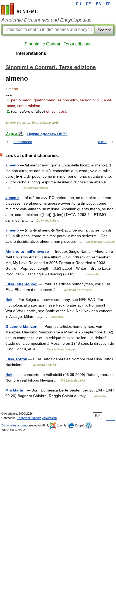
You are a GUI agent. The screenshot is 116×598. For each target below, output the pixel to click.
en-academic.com (20, 9)
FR (108, 4)
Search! (104, 30)
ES (98, 4)
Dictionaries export (13, 425)
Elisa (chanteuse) (21, 284)
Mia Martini (15, 390)
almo (102, 142)
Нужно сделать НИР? (47, 134)
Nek (8, 299)
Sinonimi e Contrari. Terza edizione (58, 44)
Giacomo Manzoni (22, 326)
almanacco (22, 142)
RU (78, 4)
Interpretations (31, 53)
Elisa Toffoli (16, 359)
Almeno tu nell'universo (27, 251)
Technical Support (29, 417)
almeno (12, 165)
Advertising (49, 417)
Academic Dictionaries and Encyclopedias (46, 20)
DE (88, 4)
